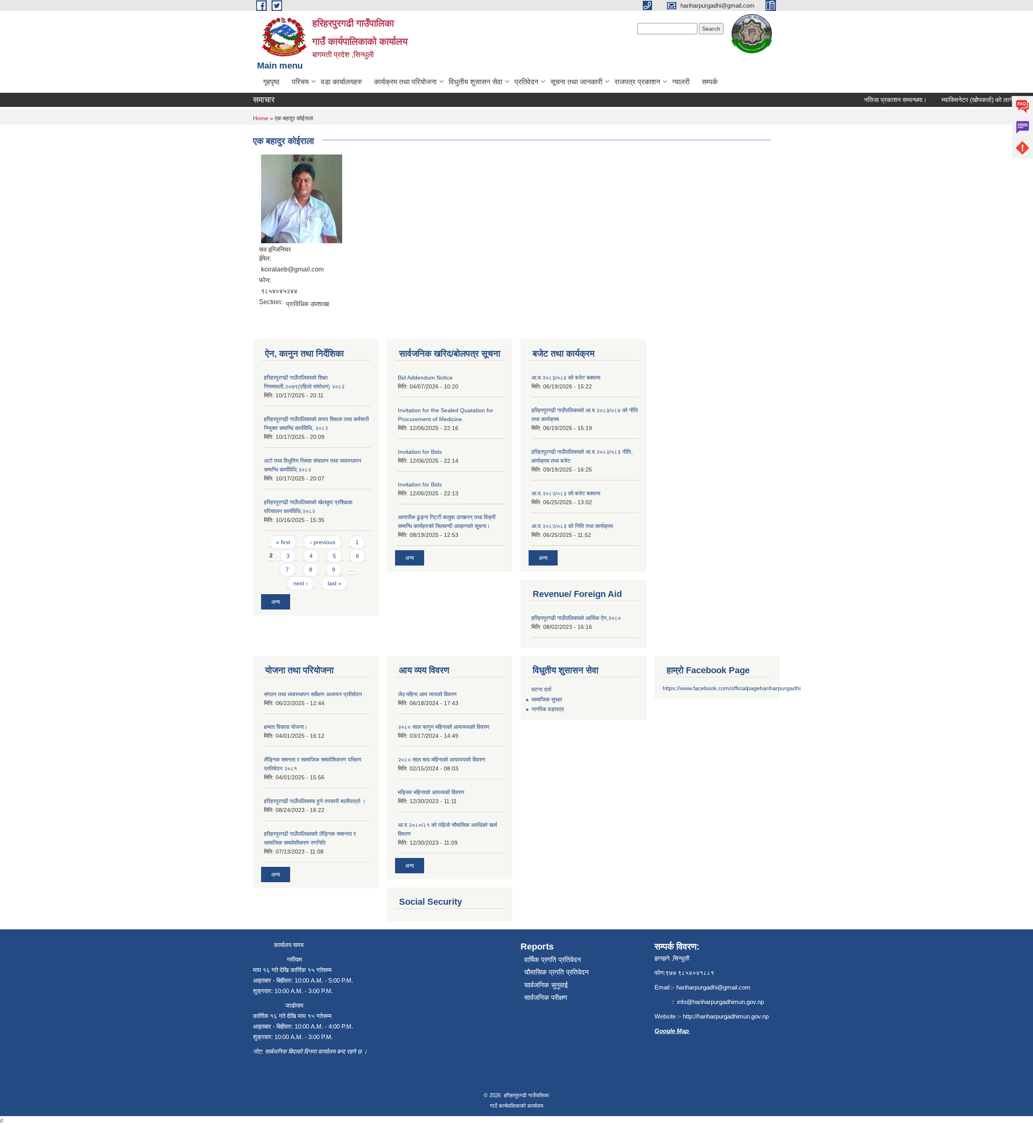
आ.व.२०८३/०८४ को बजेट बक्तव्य (565, 377)
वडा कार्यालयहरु (341, 82)
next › (300, 583)
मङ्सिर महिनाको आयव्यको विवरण (431, 792)
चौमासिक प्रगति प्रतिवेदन (556, 972)
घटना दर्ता (541, 689)
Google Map (672, 1030)
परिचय (300, 82)
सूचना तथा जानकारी (576, 82)
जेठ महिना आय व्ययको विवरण (427, 694)
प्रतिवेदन (526, 82)
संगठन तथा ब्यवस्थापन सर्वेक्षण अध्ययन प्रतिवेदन (313, 694)
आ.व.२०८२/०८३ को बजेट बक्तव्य (565, 493)
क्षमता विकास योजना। (285, 727)
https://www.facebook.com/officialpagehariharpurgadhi (732, 688)
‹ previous (322, 542)
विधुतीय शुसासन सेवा (475, 82)
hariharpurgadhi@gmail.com (713, 987)
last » (334, 583)
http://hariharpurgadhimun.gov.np (726, 1016)
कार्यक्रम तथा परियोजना (405, 82)
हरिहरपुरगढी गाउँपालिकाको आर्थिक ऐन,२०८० (576, 618)
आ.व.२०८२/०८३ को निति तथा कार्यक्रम (572, 526)
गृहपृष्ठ (271, 82)
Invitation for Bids (420, 452)
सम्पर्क (709, 82)
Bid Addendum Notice (425, 377)
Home (260, 118)
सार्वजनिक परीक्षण (545, 998)
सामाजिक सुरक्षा (546, 699)
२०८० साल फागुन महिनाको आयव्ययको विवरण (443, 727)
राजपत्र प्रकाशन (637, 82)
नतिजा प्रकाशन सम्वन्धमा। (881, 99)
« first (283, 542)
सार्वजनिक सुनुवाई (546, 985)
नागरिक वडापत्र (547, 709)
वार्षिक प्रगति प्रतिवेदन (552, 960)
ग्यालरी (681, 82)
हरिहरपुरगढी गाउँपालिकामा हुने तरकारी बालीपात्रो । (315, 801)
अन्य (275, 602)
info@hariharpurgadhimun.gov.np (720, 1001)
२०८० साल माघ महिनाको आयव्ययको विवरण (441, 759)
